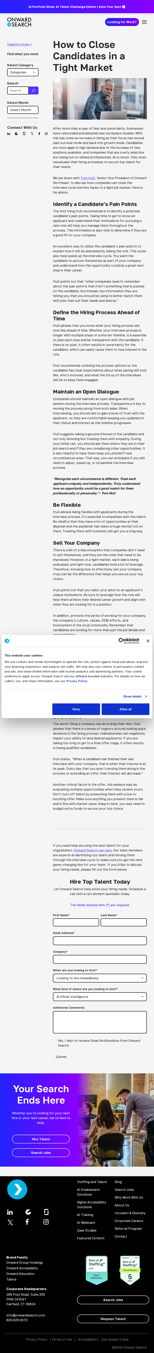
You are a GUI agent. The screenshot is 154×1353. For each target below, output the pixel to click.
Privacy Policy (37, 1339)
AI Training (85, 1215)
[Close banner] (148, 641)
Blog (118, 1182)
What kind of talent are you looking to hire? (85, 989)
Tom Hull (88, 178)
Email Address (64, 933)
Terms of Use (62, 1339)
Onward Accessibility (22, 1268)
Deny (76, 709)
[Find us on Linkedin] (8, 133)
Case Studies (86, 1230)
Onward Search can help (93, 850)
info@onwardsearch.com (25, 1315)
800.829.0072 (16, 1320)
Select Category (20, 65)
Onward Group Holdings (24, 1263)
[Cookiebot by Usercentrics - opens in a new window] (121, 641)
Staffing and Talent (92, 1182)
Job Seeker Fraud (114, 1339)
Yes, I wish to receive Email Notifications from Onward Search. (99, 1043)
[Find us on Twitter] (31, 133)
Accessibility (87, 1339)
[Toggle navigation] (144, 22)
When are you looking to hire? (75, 970)
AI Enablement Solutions (88, 1192)
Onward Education (20, 1274)
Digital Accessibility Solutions (91, 1204)
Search (12, 83)
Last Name (109, 915)
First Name (61, 915)
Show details (132, 696)
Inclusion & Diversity (130, 1213)
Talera (11, 1279)
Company (60, 951)
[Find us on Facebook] (39, 133)
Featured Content (90, 1238)
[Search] (33, 90)
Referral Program (128, 1229)
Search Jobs (124, 1190)
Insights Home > (19, 44)
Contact (121, 1236)
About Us (122, 1205)
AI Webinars (86, 1223)
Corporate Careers (129, 1221)
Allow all (126, 709)
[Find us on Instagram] (46, 133)
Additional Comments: (69, 1007)
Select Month (17, 103)
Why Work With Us (129, 1197)
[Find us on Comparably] (16, 133)
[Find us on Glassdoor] (24, 133)
